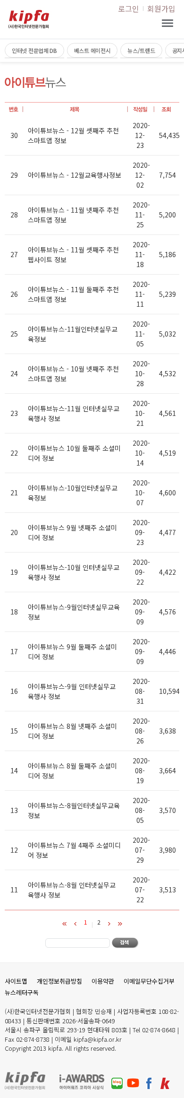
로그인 (128, 8)
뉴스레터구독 (22, 992)
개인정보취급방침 (59, 981)
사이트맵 (16, 981)
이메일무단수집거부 (149, 981)
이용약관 (103, 981)
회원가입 (161, 8)
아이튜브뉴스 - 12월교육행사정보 (74, 175)
